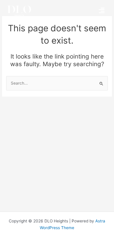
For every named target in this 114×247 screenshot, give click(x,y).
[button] (101, 10)
